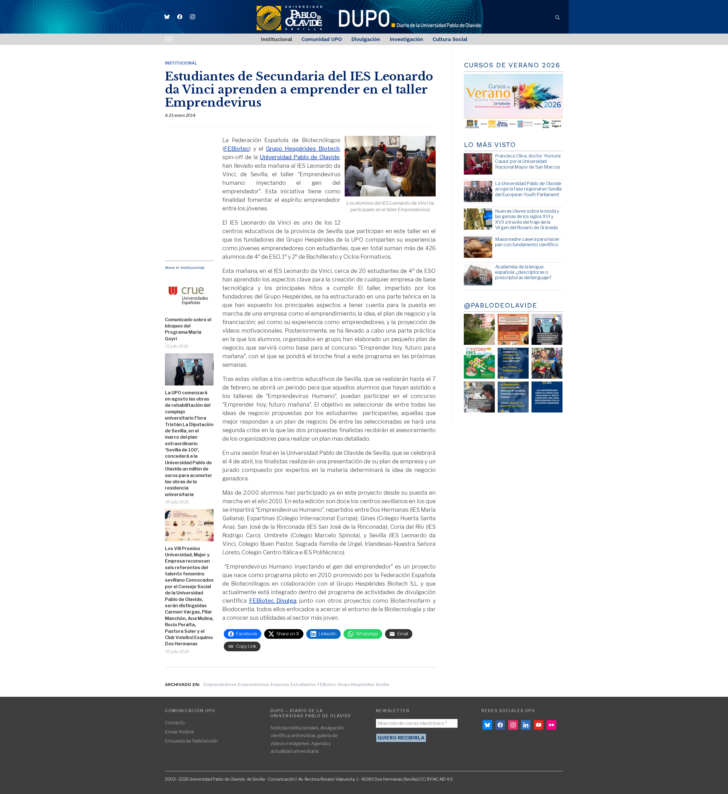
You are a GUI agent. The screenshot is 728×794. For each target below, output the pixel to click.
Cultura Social (450, 39)
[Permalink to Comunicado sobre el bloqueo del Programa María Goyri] (189, 293)
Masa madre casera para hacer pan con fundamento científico (527, 242)
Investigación (406, 39)
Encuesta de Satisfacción (191, 741)
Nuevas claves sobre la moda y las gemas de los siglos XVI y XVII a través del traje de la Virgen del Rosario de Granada (527, 219)
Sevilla (382, 684)
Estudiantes (303, 684)
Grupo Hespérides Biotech (303, 148)
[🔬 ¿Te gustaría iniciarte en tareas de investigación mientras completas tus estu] (513, 397)
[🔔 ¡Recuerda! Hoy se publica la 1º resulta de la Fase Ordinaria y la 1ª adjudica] (546, 363)
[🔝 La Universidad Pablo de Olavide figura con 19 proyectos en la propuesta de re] (479, 397)
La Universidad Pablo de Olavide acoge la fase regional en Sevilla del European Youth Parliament (528, 189)
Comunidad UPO (321, 39)
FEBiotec (236, 148)
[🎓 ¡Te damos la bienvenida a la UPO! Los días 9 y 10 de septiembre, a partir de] (479, 363)
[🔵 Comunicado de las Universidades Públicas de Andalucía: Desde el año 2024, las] (546, 397)
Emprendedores (220, 684)
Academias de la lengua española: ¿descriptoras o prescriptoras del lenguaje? (523, 272)
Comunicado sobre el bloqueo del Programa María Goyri (188, 329)
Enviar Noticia (179, 732)
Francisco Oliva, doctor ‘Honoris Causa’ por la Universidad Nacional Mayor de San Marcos (528, 161)
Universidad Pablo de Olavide (300, 157)
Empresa (280, 684)
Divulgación (365, 39)
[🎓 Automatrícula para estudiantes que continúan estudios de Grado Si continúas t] (513, 363)
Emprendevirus (253, 684)
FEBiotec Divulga (272, 600)
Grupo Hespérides (356, 684)
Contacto (175, 722)
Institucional (276, 39)
